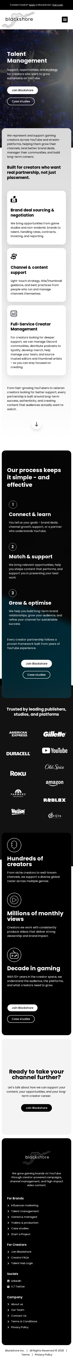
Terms (25, 1354)
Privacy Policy (43, 1354)
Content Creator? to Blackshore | (31, 4)
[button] (65, 19)
